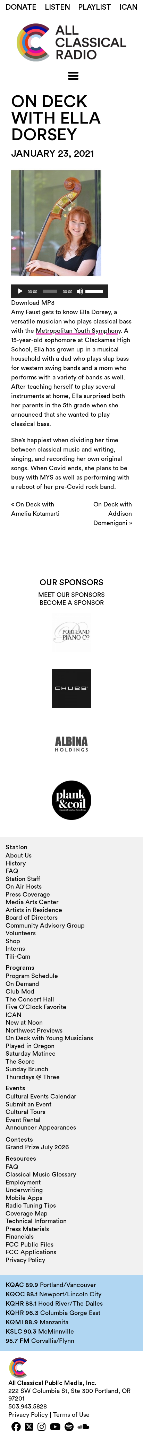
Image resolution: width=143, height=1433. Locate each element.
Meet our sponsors (71, 595)
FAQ (12, 871)
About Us (19, 855)
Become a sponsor (72, 603)
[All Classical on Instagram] (41, 1427)
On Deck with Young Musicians (49, 1038)
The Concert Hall (30, 999)
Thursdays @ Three (33, 1077)
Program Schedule (32, 976)
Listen (57, 7)
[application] (59, 291)
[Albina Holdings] (71, 744)
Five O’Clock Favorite (36, 1007)
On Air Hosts (24, 886)
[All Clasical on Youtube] (55, 1427)
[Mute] (79, 291)
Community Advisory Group (45, 925)
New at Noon (24, 1022)
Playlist (94, 7)
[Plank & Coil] (71, 800)
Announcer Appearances (41, 1127)
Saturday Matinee (31, 1053)
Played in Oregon (30, 1046)
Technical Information (36, 1221)
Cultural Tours (25, 1112)
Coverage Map (27, 1213)
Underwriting (24, 1190)
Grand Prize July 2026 (37, 1147)
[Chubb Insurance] (71, 688)
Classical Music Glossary (41, 1174)
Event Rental (23, 1120)
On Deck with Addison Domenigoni (112, 513)
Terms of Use (71, 1415)
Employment (23, 1182)
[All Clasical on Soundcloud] (84, 1427)
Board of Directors (32, 917)
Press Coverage (28, 894)
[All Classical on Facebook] (16, 1427)
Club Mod (20, 991)
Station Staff (23, 879)
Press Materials (27, 1229)
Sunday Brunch (27, 1069)
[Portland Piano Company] (71, 632)
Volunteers (21, 933)
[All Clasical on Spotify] (69, 1427)
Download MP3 (32, 303)
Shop (13, 941)
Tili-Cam (18, 956)
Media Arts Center (32, 902)
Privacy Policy (25, 1260)
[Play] (20, 291)
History (16, 863)
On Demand (22, 984)
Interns (15, 949)
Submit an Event (28, 1104)
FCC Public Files (29, 1244)
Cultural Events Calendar (41, 1096)
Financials (20, 1236)
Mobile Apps (24, 1198)
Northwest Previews (34, 1030)
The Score (20, 1061)
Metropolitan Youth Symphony (78, 331)
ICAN (128, 7)
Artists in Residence (34, 910)
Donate (21, 7)
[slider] (95, 290)
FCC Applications (31, 1252)
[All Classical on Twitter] (29, 1427)
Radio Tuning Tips (31, 1205)
